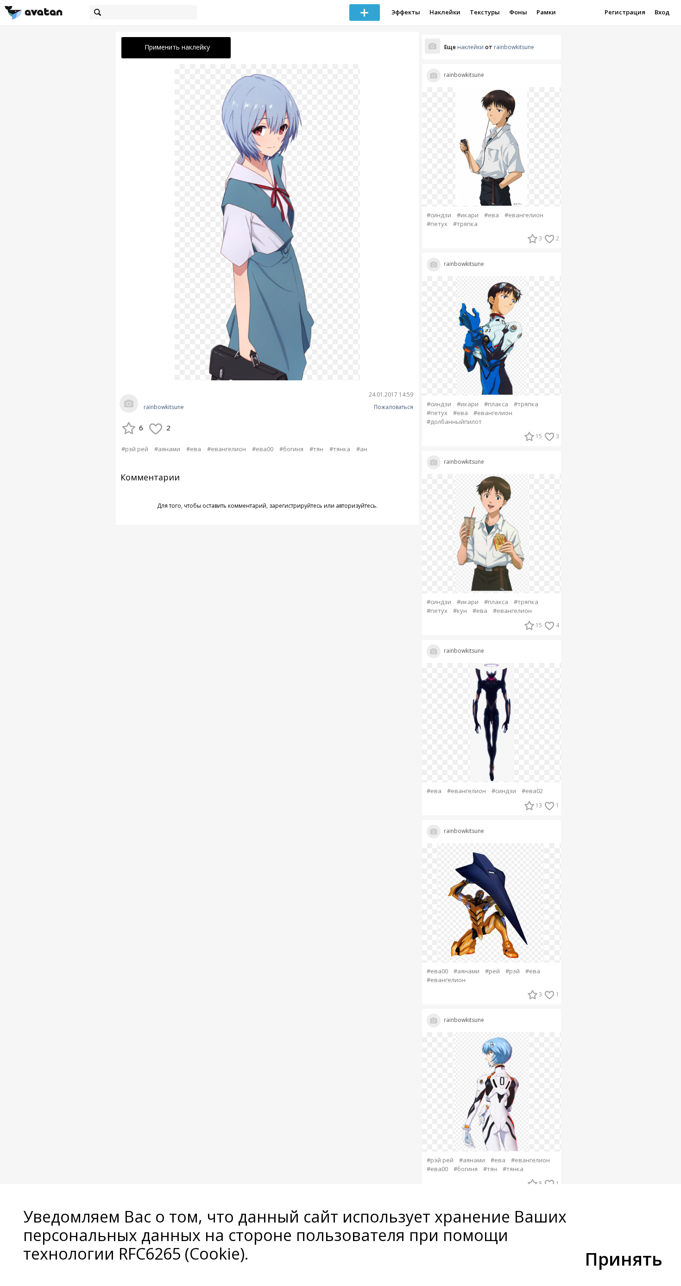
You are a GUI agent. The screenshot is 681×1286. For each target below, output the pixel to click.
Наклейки (444, 12)
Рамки (546, 12)
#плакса (496, 404)
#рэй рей (134, 449)
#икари (468, 215)
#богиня (291, 449)
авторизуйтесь (356, 506)
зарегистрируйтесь (295, 506)
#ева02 (532, 791)
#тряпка (465, 224)
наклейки (470, 47)
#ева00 (262, 449)
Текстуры (485, 12)
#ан (361, 449)
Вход (662, 12)
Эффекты (405, 12)
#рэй (512, 971)
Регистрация (625, 12)
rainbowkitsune (164, 407)
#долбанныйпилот (454, 422)
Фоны (518, 12)
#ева (193, 449)
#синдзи (439, 215)
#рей (492, 971)
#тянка (339, 449)
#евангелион (226, 449)
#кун (460, 611)
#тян (316, 449)
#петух (437, 224)
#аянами (167, 449)
